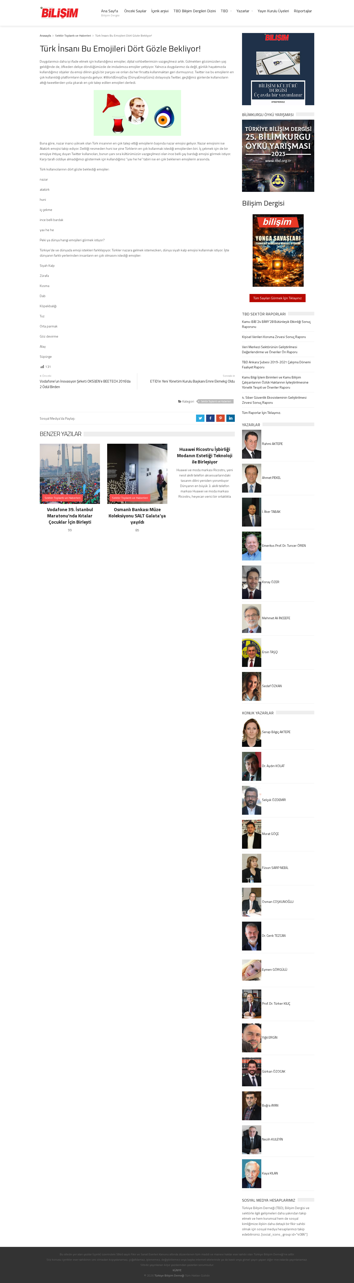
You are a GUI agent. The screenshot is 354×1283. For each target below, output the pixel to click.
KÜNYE (177, 1270)
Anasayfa (45, 35)
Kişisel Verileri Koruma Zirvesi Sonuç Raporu (274, 336)
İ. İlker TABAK (271, 511)
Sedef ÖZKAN (271, 685)
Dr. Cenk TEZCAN (273, 935)
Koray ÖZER (270, 581)
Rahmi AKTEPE (272, 443)
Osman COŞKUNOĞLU (277, 901)
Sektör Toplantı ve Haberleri (73, 35)
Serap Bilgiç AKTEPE (275, 731)
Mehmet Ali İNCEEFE (275, 617)
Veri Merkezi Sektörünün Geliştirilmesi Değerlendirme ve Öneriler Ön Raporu (269, 349)
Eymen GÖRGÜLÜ (274, 969)
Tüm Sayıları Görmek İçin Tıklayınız (277, 297)
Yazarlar (242, 11)
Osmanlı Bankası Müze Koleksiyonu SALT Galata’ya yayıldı (137, 516)
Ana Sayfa (110, 13)
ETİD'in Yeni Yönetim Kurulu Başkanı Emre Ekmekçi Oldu (192, 381)
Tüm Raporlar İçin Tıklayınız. (261, 412)
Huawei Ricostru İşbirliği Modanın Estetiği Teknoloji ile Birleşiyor (204, 455)
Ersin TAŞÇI (269, 651)
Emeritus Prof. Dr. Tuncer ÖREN (283, 545)
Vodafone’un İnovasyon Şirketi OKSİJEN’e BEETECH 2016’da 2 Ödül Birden (85, 384)
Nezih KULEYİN (272, 1139)
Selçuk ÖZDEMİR (273, 799)
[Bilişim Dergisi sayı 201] (278, 250)
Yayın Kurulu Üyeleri (273, 11)
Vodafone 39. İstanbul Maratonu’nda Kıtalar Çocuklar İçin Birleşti (70, 516)
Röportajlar (303, 11)
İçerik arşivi (160, 11)
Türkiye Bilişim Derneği (169, 1275)
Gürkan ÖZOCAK (273, 1071)
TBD (224, 11)
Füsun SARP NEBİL (274, 867)
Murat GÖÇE (270, 833)
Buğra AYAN (269, 1105)
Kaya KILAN (269, 1173)
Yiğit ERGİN (269, 1037)
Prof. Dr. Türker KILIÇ (275, 1003)
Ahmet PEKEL (271, 477)
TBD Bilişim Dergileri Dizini (194, 11)
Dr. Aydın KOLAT (273, 765)
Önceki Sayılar (135, 11)
